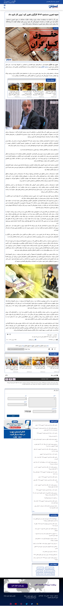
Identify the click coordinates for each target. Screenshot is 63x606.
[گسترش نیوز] (53, 6)
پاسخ (14, 379)
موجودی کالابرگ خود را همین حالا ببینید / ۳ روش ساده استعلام (46, 529)
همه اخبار (41, 596)
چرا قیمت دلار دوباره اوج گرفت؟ (50, 498)
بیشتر (33, 511)
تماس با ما (46, 596)
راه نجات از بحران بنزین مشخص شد (50, 551)
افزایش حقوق (35, 346)
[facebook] (55, 349)
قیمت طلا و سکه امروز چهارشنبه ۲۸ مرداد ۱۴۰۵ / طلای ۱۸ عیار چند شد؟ (46, 524)
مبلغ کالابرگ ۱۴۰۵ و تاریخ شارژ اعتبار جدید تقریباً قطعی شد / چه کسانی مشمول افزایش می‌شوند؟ (45, 520)
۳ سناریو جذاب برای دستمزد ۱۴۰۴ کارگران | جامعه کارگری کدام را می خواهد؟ (12, 368)
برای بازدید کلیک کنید (17, 586)
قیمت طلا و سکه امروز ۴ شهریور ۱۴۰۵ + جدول (47, 477)
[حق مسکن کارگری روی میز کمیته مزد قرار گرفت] (52, 361)
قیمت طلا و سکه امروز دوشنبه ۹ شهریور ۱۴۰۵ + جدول (50, 93)
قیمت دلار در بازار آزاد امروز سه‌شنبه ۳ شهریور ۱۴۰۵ (46, 490)
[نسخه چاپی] (7, 334)
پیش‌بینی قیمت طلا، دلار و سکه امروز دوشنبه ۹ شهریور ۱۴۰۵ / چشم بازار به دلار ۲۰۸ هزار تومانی (38, 93)
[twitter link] (32, 603)
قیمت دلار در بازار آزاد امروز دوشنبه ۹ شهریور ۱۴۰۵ (47, 433)
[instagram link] (21, 603)
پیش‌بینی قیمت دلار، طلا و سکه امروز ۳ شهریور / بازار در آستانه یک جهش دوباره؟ (46, 486)
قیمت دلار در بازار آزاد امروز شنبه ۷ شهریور (48, 454)
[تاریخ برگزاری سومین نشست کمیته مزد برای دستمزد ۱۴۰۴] (25, 361)
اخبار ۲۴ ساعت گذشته (53, 598)
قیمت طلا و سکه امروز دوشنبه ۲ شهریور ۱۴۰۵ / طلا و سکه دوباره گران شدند (46, 502)
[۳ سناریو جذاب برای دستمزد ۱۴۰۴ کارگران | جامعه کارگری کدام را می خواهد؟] (11, 361)
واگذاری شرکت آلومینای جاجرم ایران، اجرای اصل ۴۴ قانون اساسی (46, 547)
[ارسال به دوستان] (10, 334)
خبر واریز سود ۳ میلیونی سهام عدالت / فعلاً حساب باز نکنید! (45, 543)
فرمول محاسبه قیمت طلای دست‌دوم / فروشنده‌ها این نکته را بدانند (27, 93)
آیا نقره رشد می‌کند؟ (53, 436)
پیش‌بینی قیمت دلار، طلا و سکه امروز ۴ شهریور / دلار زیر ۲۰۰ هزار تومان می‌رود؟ (46, 468)
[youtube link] (16, 603)
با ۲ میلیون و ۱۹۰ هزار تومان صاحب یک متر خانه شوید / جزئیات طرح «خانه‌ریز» (46, 534)
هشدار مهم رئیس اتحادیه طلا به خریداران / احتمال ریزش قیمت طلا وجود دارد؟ (46, 507)
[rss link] (37, 603)
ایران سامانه (6, 596)
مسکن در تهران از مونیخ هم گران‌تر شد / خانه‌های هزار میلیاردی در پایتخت (46, 539)
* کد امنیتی (54, 409)
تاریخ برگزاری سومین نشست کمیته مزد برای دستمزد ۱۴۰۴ (25, 367)
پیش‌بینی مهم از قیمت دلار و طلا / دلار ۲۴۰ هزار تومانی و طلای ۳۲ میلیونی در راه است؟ (13, 93)
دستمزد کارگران (44, 67)
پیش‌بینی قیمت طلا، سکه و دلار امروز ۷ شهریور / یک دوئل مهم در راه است (46, 450)
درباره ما (51, 596)
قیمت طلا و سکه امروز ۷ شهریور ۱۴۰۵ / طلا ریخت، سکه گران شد (46, 458)
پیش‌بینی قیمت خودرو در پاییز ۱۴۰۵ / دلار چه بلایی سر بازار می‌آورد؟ (45, 558)
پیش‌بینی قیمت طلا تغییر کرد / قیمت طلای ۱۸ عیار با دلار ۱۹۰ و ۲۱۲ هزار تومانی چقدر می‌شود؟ (45, 494)
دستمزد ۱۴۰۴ (19, 346)
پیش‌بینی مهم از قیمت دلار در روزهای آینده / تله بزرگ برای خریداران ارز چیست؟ (46, 463)
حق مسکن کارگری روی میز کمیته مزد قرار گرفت (53, 367)
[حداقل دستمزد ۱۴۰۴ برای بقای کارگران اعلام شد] (38, 361)
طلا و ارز (55, 335)
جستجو (56, 596)
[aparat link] (10, 603)
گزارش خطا (54, 375)
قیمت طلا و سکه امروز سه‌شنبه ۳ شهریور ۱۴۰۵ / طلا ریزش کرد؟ (45, 481)
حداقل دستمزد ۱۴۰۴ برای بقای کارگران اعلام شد (39, 367)
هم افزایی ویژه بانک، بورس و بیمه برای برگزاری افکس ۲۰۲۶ (45, 554)
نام (25, 396)
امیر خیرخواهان (32, 340)
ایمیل (25, 402)
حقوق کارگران (27, 346)
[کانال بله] (17, 434)
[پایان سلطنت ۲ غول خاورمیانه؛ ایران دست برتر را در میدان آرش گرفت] (52, 349)
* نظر (54, 396)
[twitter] (49, 349)
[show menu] (4, 5)
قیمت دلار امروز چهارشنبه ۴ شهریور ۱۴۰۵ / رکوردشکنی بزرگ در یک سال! (45, 473)
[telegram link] (26, 603)
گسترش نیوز (31, 598)
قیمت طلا (49, 335)
